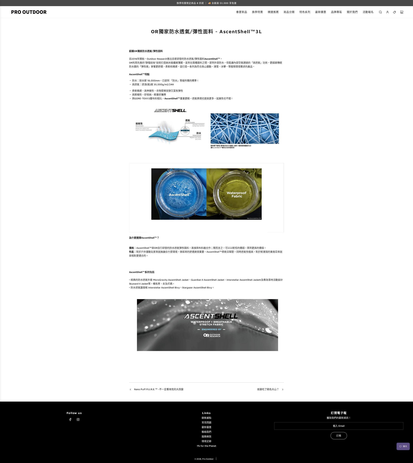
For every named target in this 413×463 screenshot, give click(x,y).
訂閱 (338, 435)
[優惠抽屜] (394, 12)
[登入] (387, 12)
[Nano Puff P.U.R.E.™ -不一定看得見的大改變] (130, 389)
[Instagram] (78, 419)
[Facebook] (70, 419)
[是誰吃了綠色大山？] (282, 389)
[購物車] (401, 12)
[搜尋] (380, 12)
